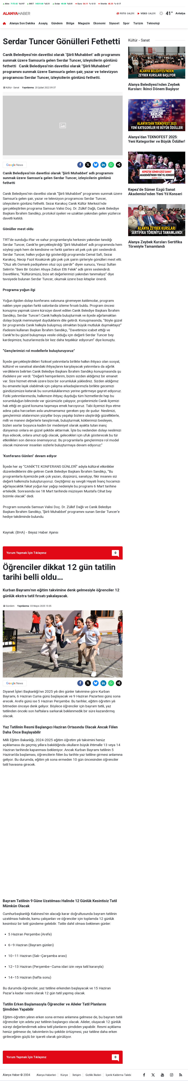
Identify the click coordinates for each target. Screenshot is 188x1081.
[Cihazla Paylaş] (119, 165)
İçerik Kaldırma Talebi (118, 1075)
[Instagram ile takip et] (171, 1075)
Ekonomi (99, 23)
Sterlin (103, 4)
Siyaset (114, 23)
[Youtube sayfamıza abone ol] (162, 1075)
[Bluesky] (96, 165)
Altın (7, 4)
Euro (79, 4)
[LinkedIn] (103, 165)
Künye (64, 1075)
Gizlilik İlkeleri (93, 1075)
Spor (126, 23)
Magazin (84, 23)
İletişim (77, 1075)
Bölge (70, 23)
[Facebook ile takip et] (144, 1075)
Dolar (57, 4)
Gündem (57, 23)
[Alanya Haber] (16, 13)
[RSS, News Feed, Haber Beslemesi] (180, 1075)
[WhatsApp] (111, 165)
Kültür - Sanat (12, 87)
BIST (31, 4)
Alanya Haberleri (46, 1075)
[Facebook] (80, 165)
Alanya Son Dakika (22, 23)
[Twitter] (88, 165)
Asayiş (43, 23)
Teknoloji (153, 23)
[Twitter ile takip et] (153, 1075)
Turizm (138, 23)
